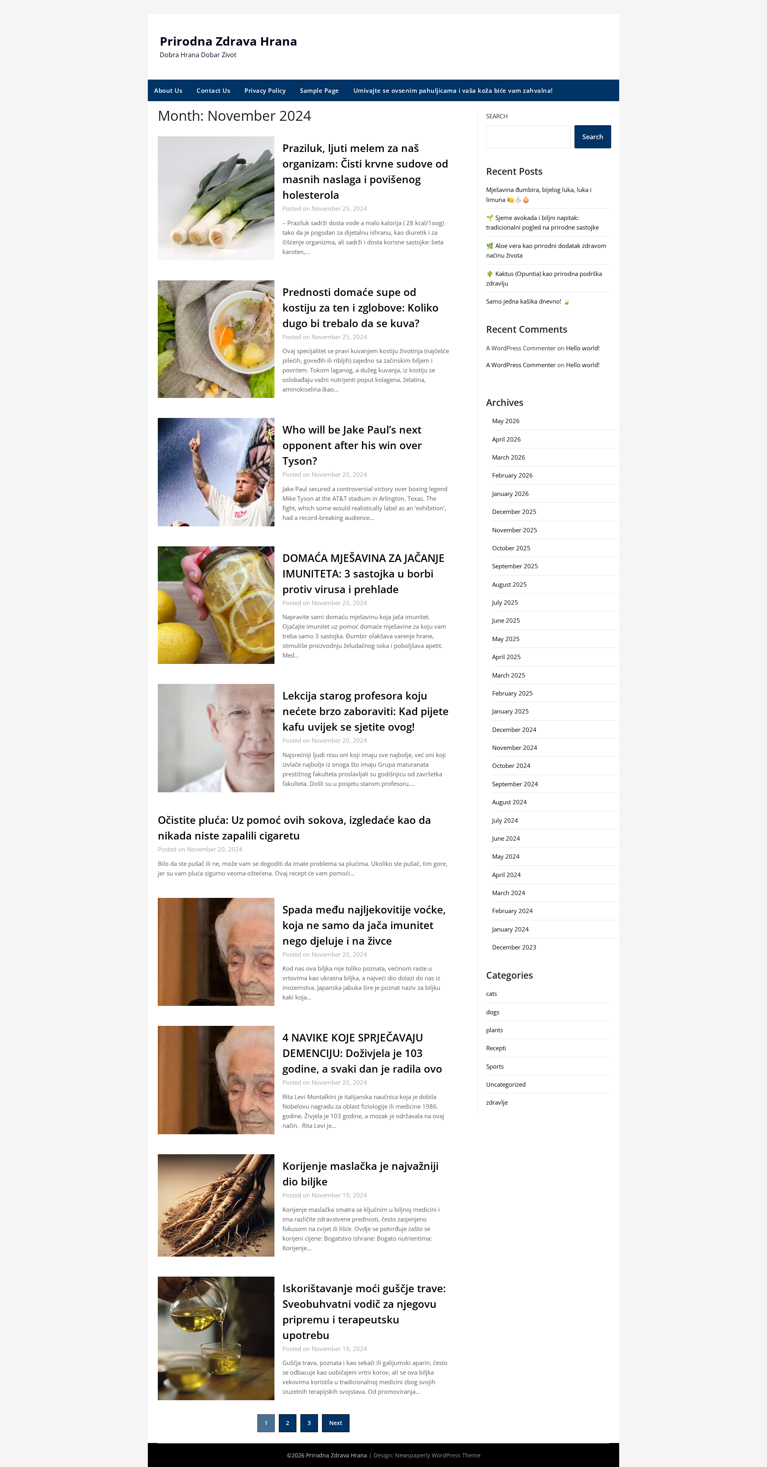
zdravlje (497, 1102)
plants (494, 1030)
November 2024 (514, 747)
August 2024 (509, 802)
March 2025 (508, 675)
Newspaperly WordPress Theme (438, 1455)
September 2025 (515, 566)
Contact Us (213, 90)
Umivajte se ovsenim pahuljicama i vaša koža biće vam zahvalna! (453, 90)
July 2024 (505, 820)
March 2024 (508, 893)
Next (335, 1423)
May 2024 (506, 856)
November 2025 (514, 530)
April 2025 (506, 657)
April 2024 (506, 875)
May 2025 (506, 639)
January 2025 (510, 711)
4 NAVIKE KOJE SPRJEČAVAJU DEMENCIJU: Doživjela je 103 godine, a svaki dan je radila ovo (362, 1053)
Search (497, 116)
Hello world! (583, 348)
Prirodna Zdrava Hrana (228, 41)
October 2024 (511, 765)
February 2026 (512, 475)
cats (491, 993)
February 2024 (512, 911)
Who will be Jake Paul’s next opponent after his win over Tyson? (352, 445)
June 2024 (506, 838)
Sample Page (319, 90)
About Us (168, 90)
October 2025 (511, 548)
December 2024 (514, 730)
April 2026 (506, 439)
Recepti (496, 1048)
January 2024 (510, 929)
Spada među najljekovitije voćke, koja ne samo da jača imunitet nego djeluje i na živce (364, 925)
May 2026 (506, 421)
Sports (495, 1066)
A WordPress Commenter (521, 365)
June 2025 (506, 620)
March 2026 (508, 457)
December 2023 (514, 947)
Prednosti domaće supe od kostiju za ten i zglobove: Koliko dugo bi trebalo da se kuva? (360, 307)
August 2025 (509, 584)
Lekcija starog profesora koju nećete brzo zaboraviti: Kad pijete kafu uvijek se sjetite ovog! (365, 711)
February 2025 (512, 693)
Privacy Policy (265, 90)
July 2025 (505, 602)
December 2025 (514, 512)
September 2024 (515, 784)
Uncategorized (506, 1084)
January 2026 (510, 494)
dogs (492, 1012)
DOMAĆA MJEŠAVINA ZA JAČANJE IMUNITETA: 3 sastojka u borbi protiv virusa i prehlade (363, 573)
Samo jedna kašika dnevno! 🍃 (528, 301)
